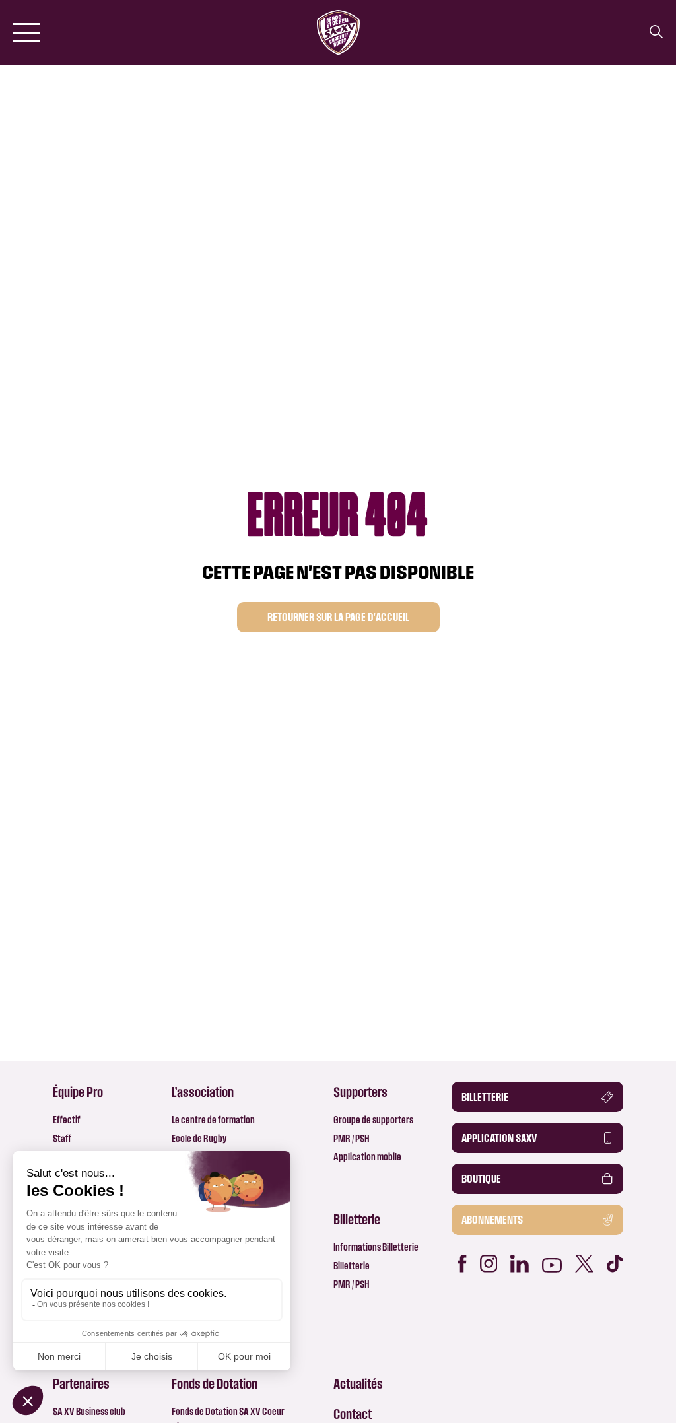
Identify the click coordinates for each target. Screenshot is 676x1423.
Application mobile (367, 1156)
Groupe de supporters (373, 1119)
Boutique (481, 1179)
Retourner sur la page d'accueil (338, 617)
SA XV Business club (89, 1411)
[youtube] (552, 1265)
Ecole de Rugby (199, 1138)
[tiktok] (615, 1264)
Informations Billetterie (376, 1247)
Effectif (67, 1119)
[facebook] (462, 1264)
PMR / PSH (351, 1138)
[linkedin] (519, 1264)
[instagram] (489, 1264)
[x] (584, 1264)
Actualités (358, 1383)
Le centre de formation (213, 1119)
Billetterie (351, 1265)
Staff (62, 1138)
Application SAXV (499, 1138)
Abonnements (492, 1220)
